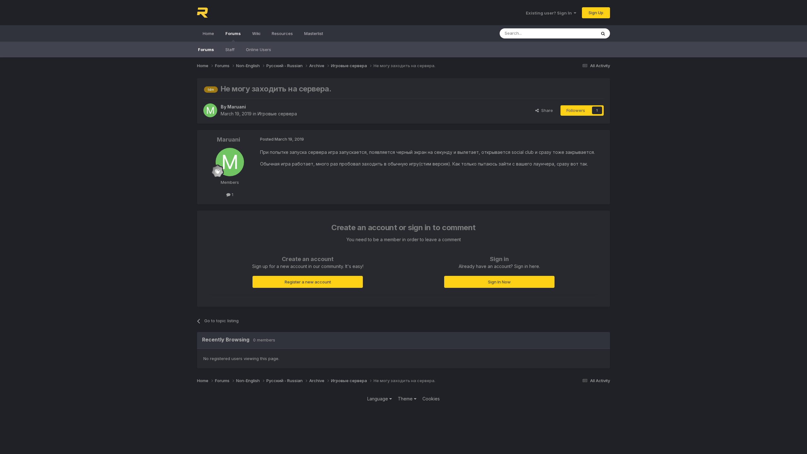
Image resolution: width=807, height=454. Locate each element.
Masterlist (313, 33)
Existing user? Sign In (550, 12)
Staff (230, 49)
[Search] (603, 33)
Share (546, 110)
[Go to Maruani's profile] (210, 110)
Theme (406, 398)
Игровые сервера (277, 113)
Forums (233, 33)
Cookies (431, 398)
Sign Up (596, 12)
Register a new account (308, 281)
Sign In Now (499, 281)
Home (208, 33)
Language (378, 398)
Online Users (258, 49)
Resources (282, 33)
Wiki (256, 33)
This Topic (578, 33)
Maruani (236, 106)
